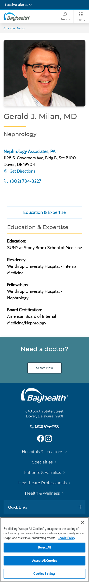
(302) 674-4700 (46, 427)
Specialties (42, 462)
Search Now (44, 368)
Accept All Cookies (44, 560)
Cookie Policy (66, 538)
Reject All (44, 547)
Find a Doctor (15, 28)
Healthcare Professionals (42, 482)
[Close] (82, 522)
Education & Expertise (44, 212)
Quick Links (17, 507)
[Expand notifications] (30, 4)
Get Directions (22, 171)
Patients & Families (42, 472)
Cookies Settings (44, 573)
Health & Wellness (42, 493)
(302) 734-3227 (25, 181)
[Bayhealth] (17, 16)
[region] (44, 549)
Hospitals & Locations (42, 451)
